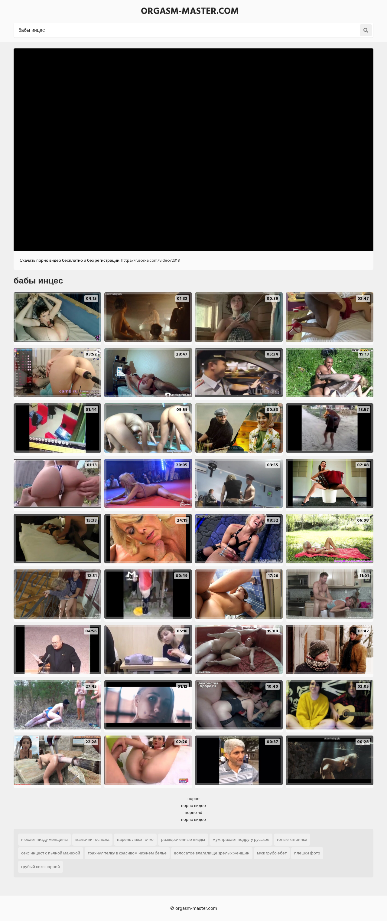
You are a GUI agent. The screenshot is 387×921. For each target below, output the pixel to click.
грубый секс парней (40, 866)
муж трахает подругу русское (241, 839)
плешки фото (307, 853)
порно (193, 798)
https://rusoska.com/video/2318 (150, 260)
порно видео (193, 805)
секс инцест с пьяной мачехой (50, 853)
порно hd (193, 812)
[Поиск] (366, 30)
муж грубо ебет (272, 853)
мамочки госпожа (92, 839)
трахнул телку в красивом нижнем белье (127, 853)
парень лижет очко (135, 839)
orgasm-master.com (190, 11)
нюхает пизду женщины (44, 839)
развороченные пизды (183, 839)
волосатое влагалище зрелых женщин (211, 853)
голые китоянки (292, 839)
